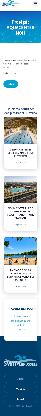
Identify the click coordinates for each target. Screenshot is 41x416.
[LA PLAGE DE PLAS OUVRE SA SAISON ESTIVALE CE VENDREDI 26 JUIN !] (20, 239)
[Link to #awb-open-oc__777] (35, 3)
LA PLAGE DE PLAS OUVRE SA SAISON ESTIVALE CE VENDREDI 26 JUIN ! (20, 275)
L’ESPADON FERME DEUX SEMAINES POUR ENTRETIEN (20, 153)
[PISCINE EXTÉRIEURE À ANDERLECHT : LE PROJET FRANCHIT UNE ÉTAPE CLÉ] (20, 177)
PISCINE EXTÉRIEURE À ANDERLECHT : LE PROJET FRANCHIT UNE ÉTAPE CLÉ (20, 213)
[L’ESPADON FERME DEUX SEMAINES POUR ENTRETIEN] (20, 118)
